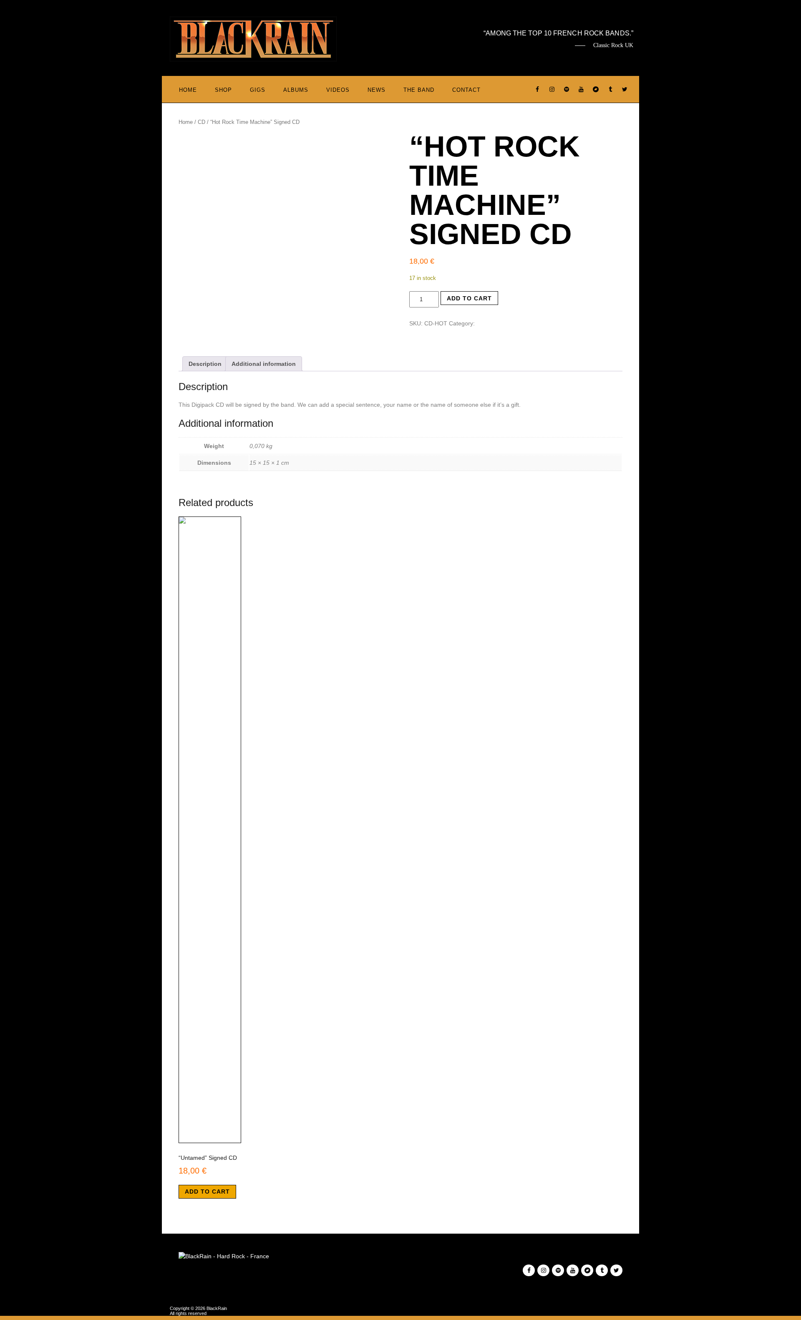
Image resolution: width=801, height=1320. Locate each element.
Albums (295, 90)
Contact (466, 90)
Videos (338, 90)
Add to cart (469, 298)
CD (201, 122)
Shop (223, 90)
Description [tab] (205, 363)
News (376, 90)
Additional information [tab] (264, 363)
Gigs (257, 90)
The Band (418, 90)
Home (188, 90)
